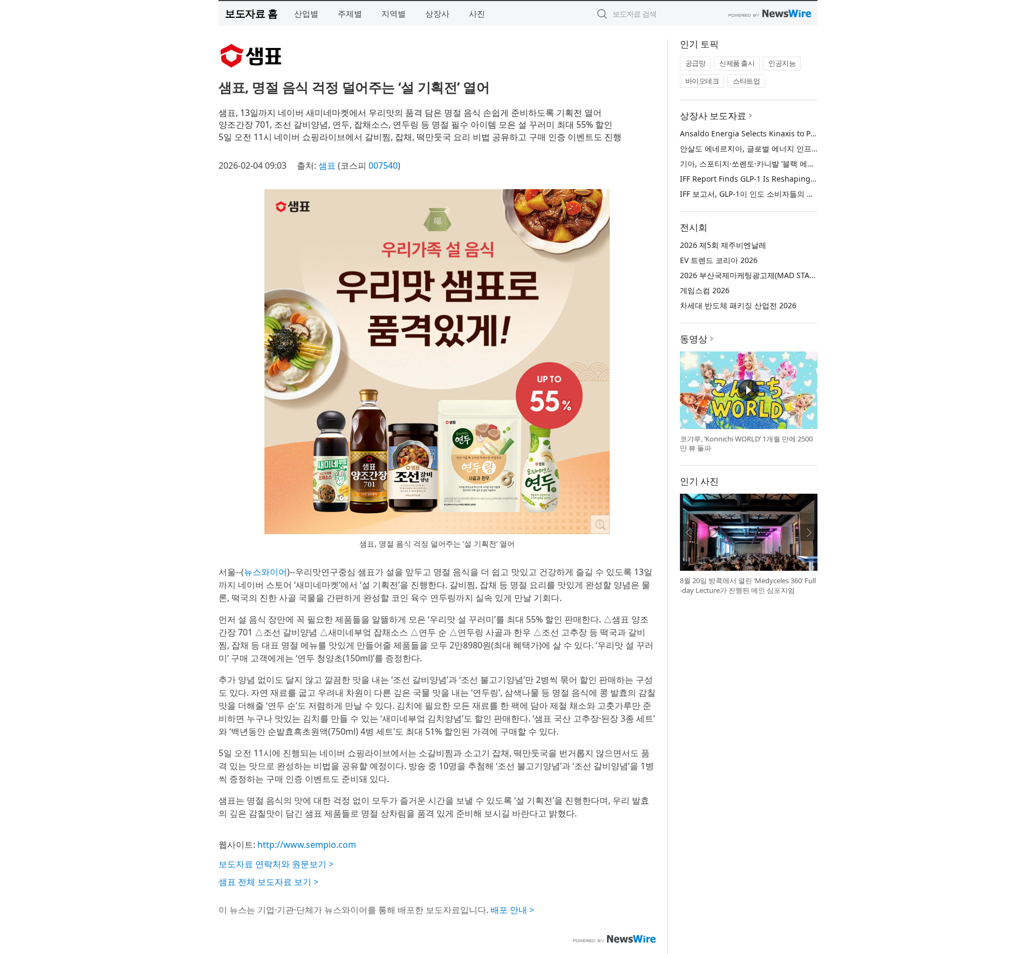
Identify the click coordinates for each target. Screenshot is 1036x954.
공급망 (695, 63)
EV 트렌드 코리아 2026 (719, 260)
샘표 (327, 165)
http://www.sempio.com (306, 845)
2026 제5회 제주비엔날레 (723, 245)
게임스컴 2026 (705, 290)
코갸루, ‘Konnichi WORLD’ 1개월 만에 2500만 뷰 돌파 (746, 443)
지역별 (393, 13)
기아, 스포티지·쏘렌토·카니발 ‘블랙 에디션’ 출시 (760, 163)
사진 (477, 13)
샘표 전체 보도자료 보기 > (268, 882)
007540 (383, 165)
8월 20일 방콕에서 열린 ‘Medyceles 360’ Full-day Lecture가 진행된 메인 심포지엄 (748, 585)
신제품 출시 (736, 63)
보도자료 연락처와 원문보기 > (276, 864)
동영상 (693, 339)
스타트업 (746, 81)
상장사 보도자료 (713, 115)
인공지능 (781, 63)
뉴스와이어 (265, 572)
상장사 (437, 13)
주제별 (350, 13)
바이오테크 (702, 81)
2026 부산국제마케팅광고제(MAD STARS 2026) (760, 275)
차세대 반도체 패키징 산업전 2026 (738, 305)
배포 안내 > (512, 910)
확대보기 (600, 524)
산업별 (306, 13)
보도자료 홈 (251, 13)
